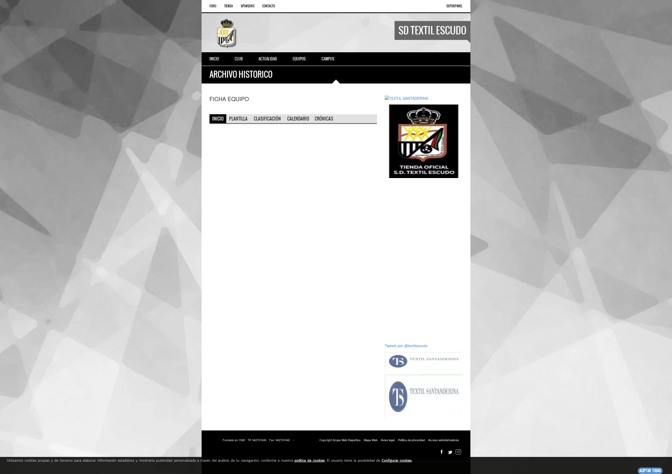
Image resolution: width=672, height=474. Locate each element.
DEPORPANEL (455, 6)
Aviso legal (388, 440)
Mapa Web (370, 440)
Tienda (228, 6)
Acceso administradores (443, 440)
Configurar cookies (397, 460)
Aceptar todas (650, 470)
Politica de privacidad (411, 440)
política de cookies (309, 460)
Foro (212, 6)
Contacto (268, 6)
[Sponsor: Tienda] (424, 140)
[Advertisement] (424, 260)
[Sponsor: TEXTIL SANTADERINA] (406, 97)
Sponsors (247, 6)
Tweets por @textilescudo (406, 345)
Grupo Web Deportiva (346, 440)
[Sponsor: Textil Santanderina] (424, 360)
